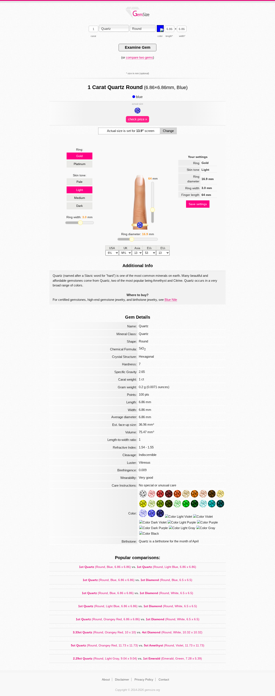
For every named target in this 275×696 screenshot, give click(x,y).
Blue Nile (171, 299)
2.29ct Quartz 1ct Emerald (137, 658)
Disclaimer (122, 679)
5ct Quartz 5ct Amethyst (137, 645)
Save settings (198, 204)
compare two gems (139, 57)
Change (168, 131)
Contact (164, 679)
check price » (137, 119)
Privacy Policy (143, 679)
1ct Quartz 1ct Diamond (137, 580)
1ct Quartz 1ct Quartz (137, 567)
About (106, 679)
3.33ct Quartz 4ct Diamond (137, 632)
